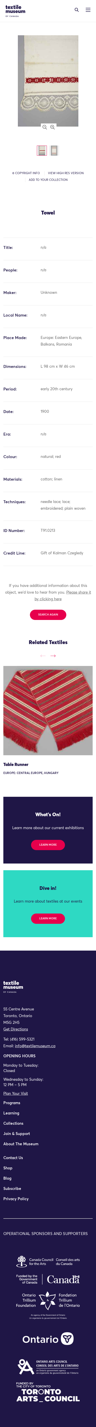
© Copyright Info (26, 173)
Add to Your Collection (48, 180)
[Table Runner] (48, 710)
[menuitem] (48, 1105)
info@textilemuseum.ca (35, 1046)
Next (53, 656)
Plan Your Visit (15, 1094)
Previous (43, 656)
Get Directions (15, 1029)
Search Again (48, 614)
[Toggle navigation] (76, 10)
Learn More (48, 845)
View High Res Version (66, 173)
